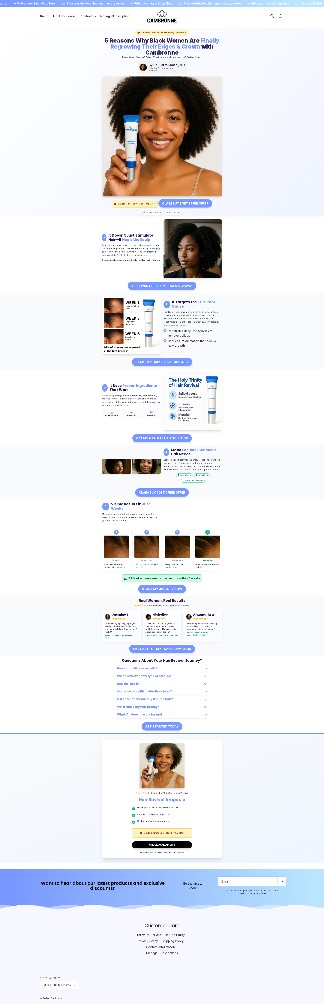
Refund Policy (175, 935)
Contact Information (160, 947)
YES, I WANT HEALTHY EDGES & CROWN (162, 286)
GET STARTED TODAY (162, 726)
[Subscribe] (281, 881)
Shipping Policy (173, 941)
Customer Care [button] (162, 925)
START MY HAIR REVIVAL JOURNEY (162, 362)
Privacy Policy (148, 941)
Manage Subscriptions (162, 953)
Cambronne (56, 998)
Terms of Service (148, 935)
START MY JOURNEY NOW (162, 589)
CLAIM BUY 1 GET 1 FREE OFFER (185, 203)
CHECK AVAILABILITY (162, 844)
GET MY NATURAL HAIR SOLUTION (162, 438)
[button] (272, 16)
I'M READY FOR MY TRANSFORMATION (162, 649)
